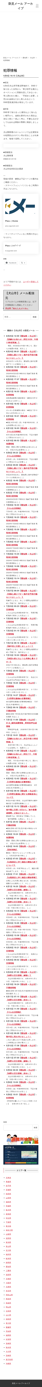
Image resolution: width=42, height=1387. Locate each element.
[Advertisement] (21, 33)
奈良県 (8, 1291)
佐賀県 (8, 1339)
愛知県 (24, 336)
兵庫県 (8, 1287)
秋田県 (8, 1194)
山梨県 (8, 1234)
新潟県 (8, 1242)
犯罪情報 (10, 394)
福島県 (8, 1202)
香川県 (8, 1323)
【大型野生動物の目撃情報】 (19, 698)
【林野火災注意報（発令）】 (19, 902)
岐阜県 (8, 1258)
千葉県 (8, 1222)
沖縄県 (8, 1363)
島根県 (8, 1303)
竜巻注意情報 (12, 370)
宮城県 (8, 1189)
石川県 (8, 1250)
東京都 (8, 1226)
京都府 (8, 1279)
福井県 (8, 1254)
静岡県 (8, 1262)
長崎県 (8, 1343)
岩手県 (8, 1185)
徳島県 (8, 1319)
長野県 (8, 1238)
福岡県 (8, 1335)
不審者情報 (11, 710)
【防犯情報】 (12, 849)
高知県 (8, 1331)
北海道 (8, 1177)
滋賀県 (8, 1274)
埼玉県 (8, 1218)
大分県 (8, 1351)
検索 (35, 316)
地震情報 (10, 443)
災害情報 (10, 609)
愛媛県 (8, 1327)
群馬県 (8, 1214)
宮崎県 (8, 1355)
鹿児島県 (9, 1359)
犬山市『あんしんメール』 (17, 308)
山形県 (8, 1198)
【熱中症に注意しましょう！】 (20, 646)
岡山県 (8, 1307)
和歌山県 (9, 1295)
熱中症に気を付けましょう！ (19, 1036)
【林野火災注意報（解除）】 (19, 889)
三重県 (8, 1270)
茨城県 (8, 1206)
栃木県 (8, 1210)
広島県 (8, 1311)
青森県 (8, 1181)
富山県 (8, 1246)
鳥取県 (8, 1299)
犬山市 (20, 75)
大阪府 (8, 1283)
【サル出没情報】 (14, 431)
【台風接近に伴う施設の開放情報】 (22, 877)
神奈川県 (9, 1230)
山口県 (8, 1315)
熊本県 (8, 1347)
